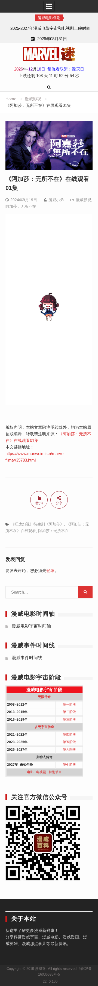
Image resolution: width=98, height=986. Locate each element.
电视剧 (41, 772)
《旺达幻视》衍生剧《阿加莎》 (37, 524)
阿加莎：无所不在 (20, 206)
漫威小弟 (56, 200)
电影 (30, 772)
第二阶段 (69, 712)
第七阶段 (69, 765)
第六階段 (69, 750)
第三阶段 (69, 719)
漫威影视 (83, 200)
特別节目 (55, 772)
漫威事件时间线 (27, 657)
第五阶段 (69, 742)
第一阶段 (69, 704)
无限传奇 (44, 697)
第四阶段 (69, 734)
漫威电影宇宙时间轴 (31, 626)
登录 (50, 570)
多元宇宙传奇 (44, 727)
